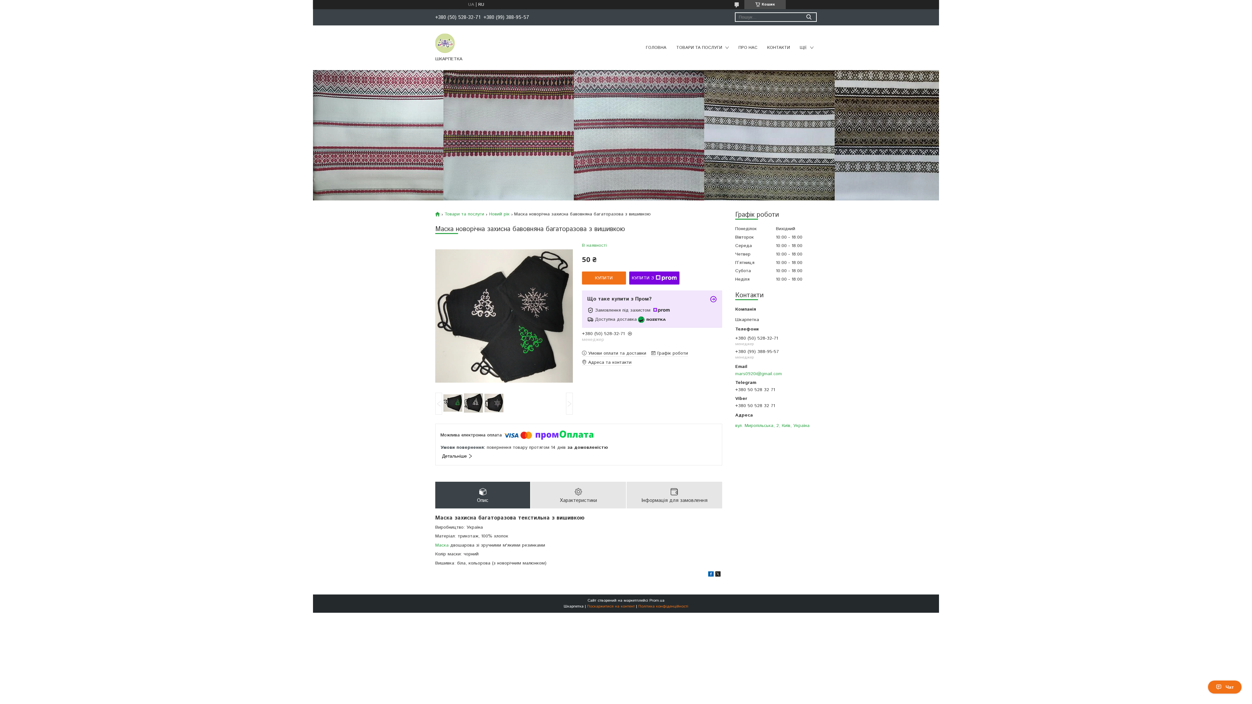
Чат (1230, 687)
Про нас (747, 48)
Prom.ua (656, 600)
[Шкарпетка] (445, 43)
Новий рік (499, 214)
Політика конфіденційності (663, 606)
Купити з (643, 278)
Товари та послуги (699, 48)
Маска (442, 545)
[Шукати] (808, 17)
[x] (718, 575)
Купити (604, 278)
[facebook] (711, 575)
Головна (656, 48)
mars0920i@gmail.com (758, 374)
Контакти (778, 48)
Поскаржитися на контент (611, 606)
